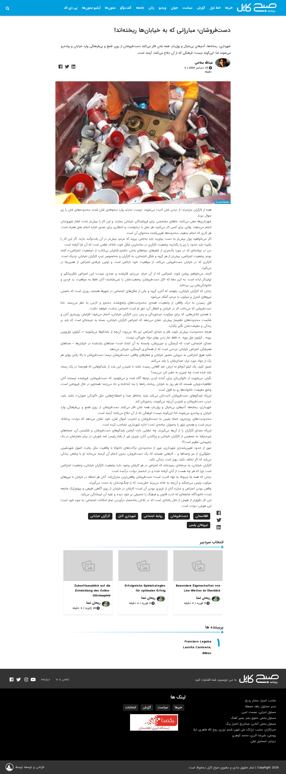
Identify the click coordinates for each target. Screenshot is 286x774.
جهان (174, 7)
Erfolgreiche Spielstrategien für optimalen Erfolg (145, 588)
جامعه (140, 7)
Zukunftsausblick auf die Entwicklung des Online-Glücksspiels (92, 590)
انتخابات (130, 707)
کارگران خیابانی (100, 516)
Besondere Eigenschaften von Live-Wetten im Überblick (198, 588)
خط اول (215, 7)
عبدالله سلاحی (204, 63)
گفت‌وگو (125, 7)
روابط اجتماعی (153, 516)
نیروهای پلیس (198, 524)
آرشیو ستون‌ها (91, 7)
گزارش (201, 7)
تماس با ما (62, 679)
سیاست (187, 7)
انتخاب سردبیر (211, 542)
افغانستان (202, 516)
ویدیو (162, 7)
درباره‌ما (45, 679)
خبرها (229, 7)
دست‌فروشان (179, 516)
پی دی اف (71, 7)
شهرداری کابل (127, 516)
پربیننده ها (214, 627)
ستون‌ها (110, 7)
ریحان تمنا (203, 598)
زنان (151, 7)
